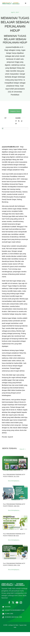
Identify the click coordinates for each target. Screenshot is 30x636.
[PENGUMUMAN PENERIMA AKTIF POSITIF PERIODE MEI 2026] (15, 516)
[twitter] (13, 602)
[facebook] (9, 602)
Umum (18, 111)
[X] (18, 121)
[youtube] (17, 602)
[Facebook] (16, 121)
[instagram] (21, 602)
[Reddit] (21, 121)
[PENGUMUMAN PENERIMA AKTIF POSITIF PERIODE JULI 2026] (15, 457)
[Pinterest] (16, 124)
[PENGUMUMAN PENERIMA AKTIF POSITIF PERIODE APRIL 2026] (15, 546)
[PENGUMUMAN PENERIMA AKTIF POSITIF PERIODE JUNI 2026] (15, 487)
